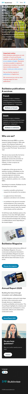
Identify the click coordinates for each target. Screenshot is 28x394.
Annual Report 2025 (10, 318)
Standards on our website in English (13, 60)
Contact (8, 354)
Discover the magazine (10, 266)
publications (6, 74)
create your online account (14, 69)
